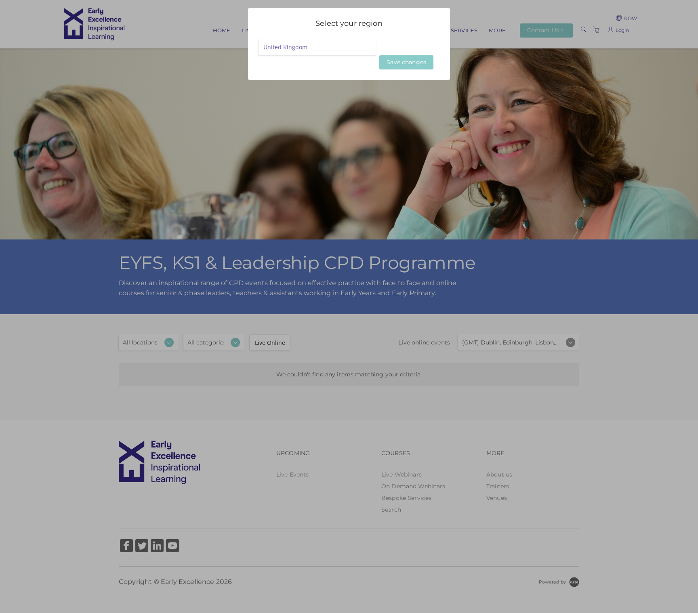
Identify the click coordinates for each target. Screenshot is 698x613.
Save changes (406, 62)
